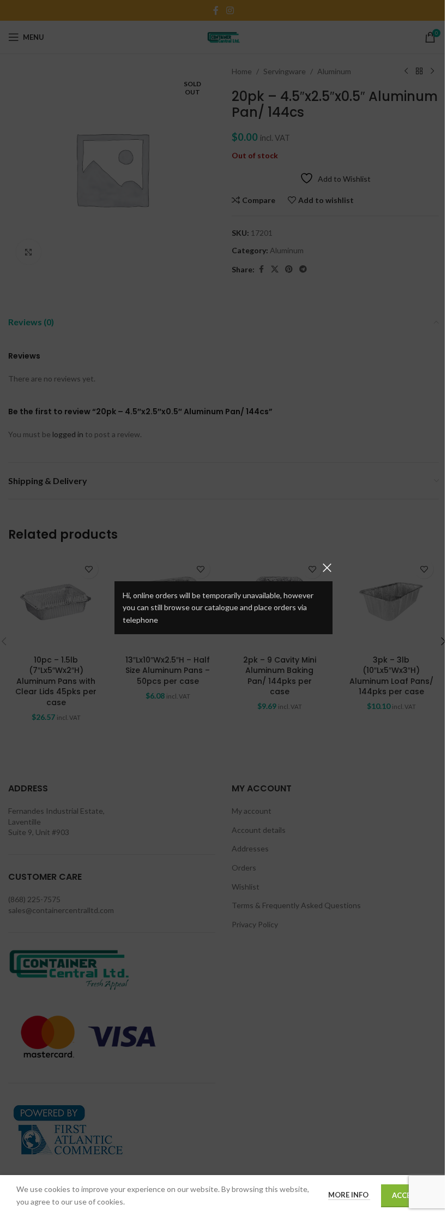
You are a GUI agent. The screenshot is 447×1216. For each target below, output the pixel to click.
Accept (406, 1195)
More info (349, 1194)
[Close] (327, 567)
